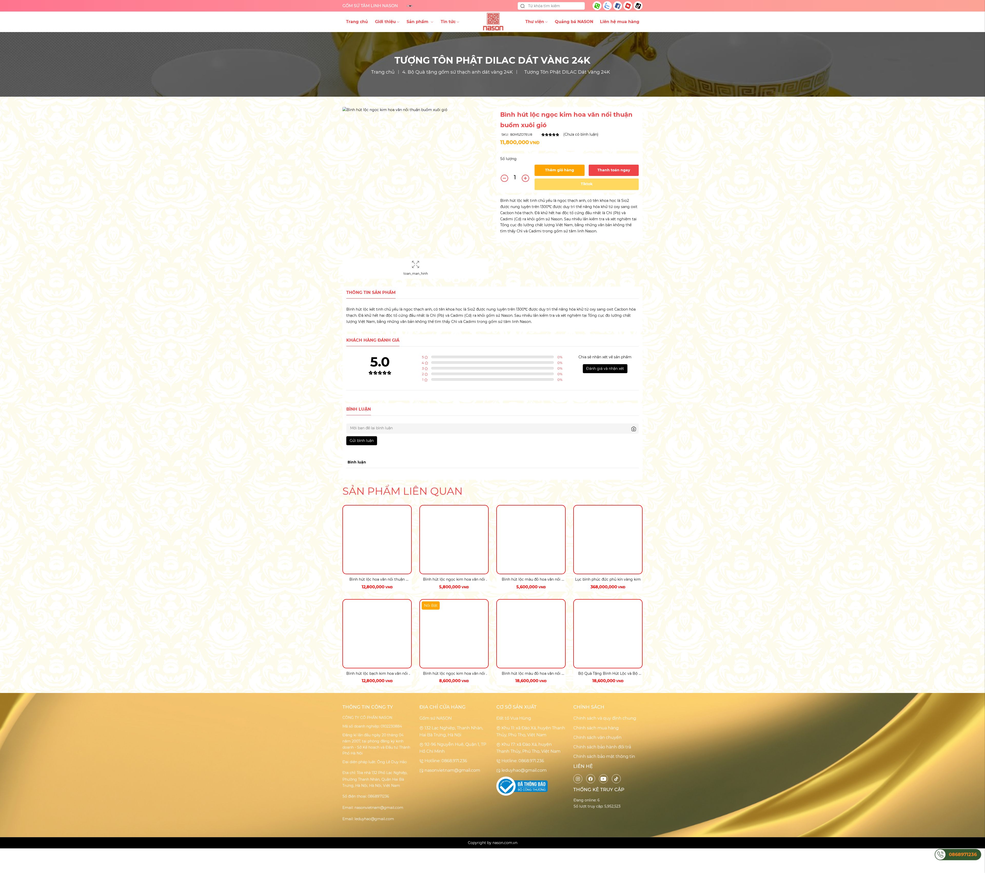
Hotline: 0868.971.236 (445, 760)
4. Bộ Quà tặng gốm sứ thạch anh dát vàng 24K (457, 72)
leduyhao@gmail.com (523, 770)
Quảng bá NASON (574, 21)
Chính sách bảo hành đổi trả (602, 747)
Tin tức (448, 21)
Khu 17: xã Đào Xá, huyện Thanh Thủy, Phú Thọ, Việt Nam (528, 748)
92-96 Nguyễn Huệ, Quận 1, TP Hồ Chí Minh (452, 748)
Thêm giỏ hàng (559, 170)
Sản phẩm (418, 21)
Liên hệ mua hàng (619, 21)
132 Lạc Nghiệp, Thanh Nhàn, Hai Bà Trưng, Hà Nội (451, 731)
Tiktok (587, 184)
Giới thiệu (385, 21)
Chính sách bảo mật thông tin (604, 756)
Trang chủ (357, 21)
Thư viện (534, 21)
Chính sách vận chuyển (597, 737)
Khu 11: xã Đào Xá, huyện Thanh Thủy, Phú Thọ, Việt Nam (530, 731)
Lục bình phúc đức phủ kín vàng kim (608, 579)
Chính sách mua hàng (596, 728)
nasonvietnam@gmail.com (451, 770)
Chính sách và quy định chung (604, 718)
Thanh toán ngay (613, 170)
